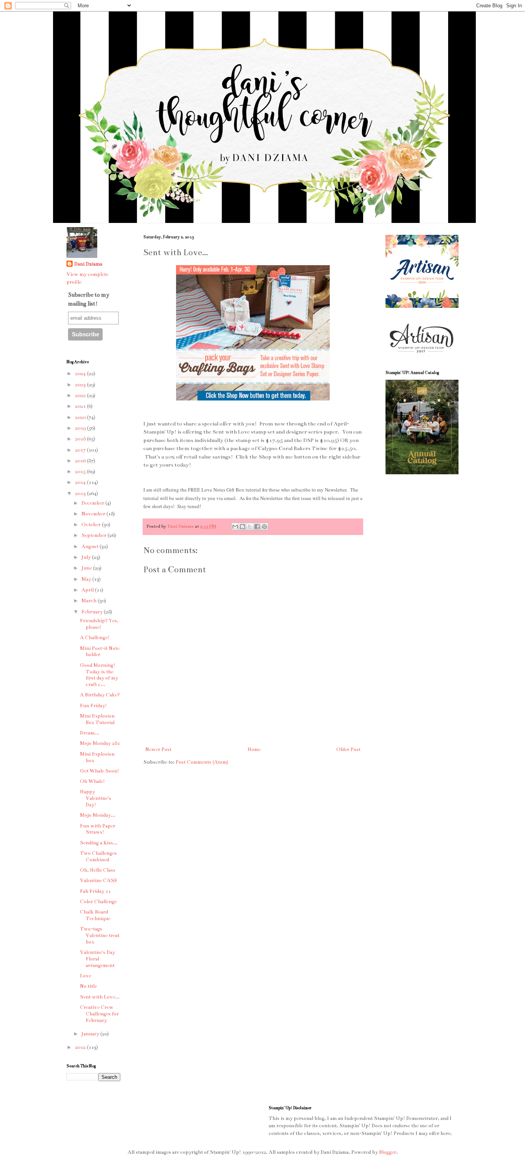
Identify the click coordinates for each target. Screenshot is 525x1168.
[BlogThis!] (242, 526)
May (86, 579)
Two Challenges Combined (98, 856)
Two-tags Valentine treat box (100, 935)
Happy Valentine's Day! (95, 798)
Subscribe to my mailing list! (88, 299)
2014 (81, 482)
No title (88, 986)
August (90, 546)
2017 (81, 450)
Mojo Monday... (97, 815)
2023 (81, 385)
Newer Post (158, 749)
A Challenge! (95, 638)
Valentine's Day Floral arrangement (97, 959)
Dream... (89, 733)
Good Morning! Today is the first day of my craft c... (99, 675)
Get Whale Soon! (99, 771)
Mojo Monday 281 (100, 743)
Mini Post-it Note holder (100, 651)
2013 (81, 493)
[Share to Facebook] (257, 526)
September (94, 535)
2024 (81, 374)
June (87, 568)
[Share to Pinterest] (264, 526)
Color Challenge (98, 902)
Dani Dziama (181, 526)
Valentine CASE (98, 880)
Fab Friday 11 (95, 891)
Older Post (348, 749)
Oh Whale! (92, 781)
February (92, 612)
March (89, 601)
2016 (81, 461)
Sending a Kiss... (99, 843)
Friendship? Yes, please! (99, 624)
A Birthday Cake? (100, 695)
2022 (81, 395)
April (88, 590)
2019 (81, 428)
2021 (81, 406)
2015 (81, 472)
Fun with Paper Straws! (97, 829)
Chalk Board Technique (95, 915)
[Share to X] (250, 526)
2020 (81, 417)
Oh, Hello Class (97, 870)
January (90, 1034)
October (91, 525)
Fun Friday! (93, 706)
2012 (81, 1047)
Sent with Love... (100, 997)
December (93, 503)
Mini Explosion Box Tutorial (97, 719)
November (93, 514)
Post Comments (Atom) (202, 762)
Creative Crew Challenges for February (99, 1013)
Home (254, 749)
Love (85, 976)
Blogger (387, 1152)
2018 (81, 439)
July (86, 557)
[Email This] (235, 526)
